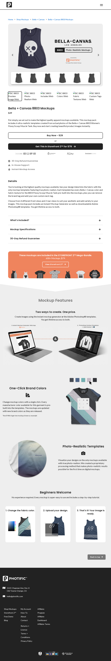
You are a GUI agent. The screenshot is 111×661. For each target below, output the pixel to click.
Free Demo (8, 616)
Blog (6, 620)
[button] (12, 55)
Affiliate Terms (43, 624)
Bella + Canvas (38, 19)
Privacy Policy (26, 641)
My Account (26, 609)
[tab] (55, 220)
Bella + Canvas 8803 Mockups (60, 19)
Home (10, 19)
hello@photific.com (15, 596)
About (23, 616)
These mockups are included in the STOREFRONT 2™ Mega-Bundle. (55, 255)
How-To (24, 613)
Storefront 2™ (10, 613)
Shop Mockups (23, 19)
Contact (24, 620)
